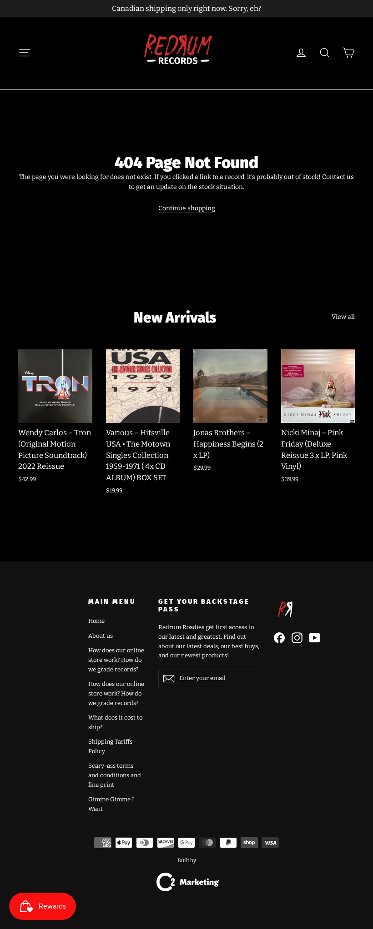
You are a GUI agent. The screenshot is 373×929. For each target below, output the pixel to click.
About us (100, 635)
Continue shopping (186, 208)
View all (343, 317)
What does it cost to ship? (115, 722)
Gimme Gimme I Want (111, 804)
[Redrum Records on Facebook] (279, 637)
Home (96, 620)
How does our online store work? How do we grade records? (116, 660)
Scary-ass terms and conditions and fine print (114, 775)
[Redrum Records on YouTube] (314, 637)
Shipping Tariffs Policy (110, 746)
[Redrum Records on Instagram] (297, 637)
